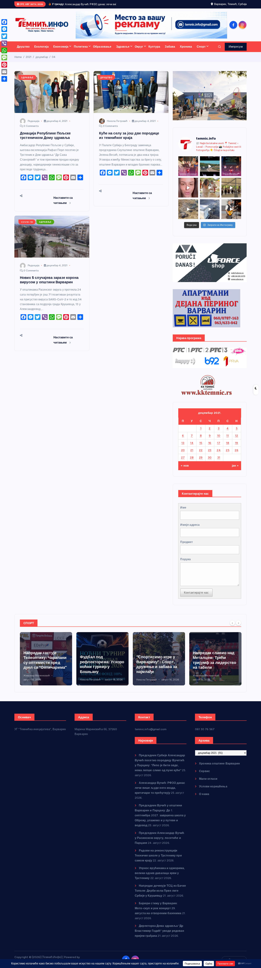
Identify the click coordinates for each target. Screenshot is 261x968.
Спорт (201, 46)
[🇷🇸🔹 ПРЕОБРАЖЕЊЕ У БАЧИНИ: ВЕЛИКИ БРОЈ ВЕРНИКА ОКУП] (188, 166)
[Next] (238, 622)
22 (200, 450)
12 (236, 435)
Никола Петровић (117, 121)
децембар (42, 57)
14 (191, 443)
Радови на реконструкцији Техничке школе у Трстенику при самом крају (158, 855)
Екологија (41, 46)
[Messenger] (4, 29)
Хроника (186, 46)
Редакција (33, 121)
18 (227, 443)
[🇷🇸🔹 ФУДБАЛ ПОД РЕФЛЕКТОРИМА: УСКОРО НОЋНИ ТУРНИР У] (231, 166)
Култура (154, 46)
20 (183, 450)
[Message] (4, 57)
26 (236, 450)
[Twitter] (4, 36)
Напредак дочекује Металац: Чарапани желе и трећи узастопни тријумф (211, 660)
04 (53, 57)
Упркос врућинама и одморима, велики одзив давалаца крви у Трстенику (160, 873)
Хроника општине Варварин (219, 763)
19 (236, 443)
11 (227, 435)
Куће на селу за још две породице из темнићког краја (129, 135)
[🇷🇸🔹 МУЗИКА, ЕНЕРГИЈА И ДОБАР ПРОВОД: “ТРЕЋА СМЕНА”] (231, 209)
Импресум (236, 46)
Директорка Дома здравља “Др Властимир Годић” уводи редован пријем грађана (159, 930)
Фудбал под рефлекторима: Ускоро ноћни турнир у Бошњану (45, 664)
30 (210, 457)
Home (18, 57)
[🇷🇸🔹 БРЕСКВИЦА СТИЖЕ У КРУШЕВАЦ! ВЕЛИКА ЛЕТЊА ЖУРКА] (188, 188)
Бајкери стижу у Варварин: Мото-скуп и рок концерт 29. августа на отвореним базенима (158, 908)
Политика (81, 46)
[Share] (4, 78)
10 (218, 435)
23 (209, 450)
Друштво (23, 46)
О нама (204, 794)
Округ (139, 46)
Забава (170, 46)
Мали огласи (208, 778)
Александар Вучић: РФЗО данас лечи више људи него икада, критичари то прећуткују (160, 787)
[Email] (4, 71)
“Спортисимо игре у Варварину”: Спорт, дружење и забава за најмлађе (100, 664)
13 (182, 443)
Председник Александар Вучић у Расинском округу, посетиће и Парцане (159, 838)
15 (200, 443)
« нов (185, 465)
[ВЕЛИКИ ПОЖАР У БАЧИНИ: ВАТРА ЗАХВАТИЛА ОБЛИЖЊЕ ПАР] (210, 209)
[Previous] (232, 622)
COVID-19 (27, 222)
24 (219, 450)
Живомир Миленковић (149, 675)
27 (183, 457)
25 (227, 450)
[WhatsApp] (4, 50)
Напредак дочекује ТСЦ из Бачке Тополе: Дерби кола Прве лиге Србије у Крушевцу (160, 890)
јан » (235, 465)
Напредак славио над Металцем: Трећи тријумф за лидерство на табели (158, 660)
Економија (60, 46)
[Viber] (4, 43)
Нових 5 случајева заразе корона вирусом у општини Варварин (49, 279)
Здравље (122, 46)
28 (192, 457)
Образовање (102, 46)
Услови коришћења (213, 786)
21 (191, 450)
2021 (29, 57)
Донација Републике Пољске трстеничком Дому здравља (45, 135)
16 (209, 443)
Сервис (204, 771)
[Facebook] (4, 22)
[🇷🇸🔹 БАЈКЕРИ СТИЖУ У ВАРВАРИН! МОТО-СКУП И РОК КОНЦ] (210, 166)
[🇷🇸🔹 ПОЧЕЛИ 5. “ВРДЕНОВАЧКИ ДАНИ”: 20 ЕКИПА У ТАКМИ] (210, 188)
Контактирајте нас (196, 592)
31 (218, 457)
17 (218, 443)
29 (201, 457)
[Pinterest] (4, 64)
